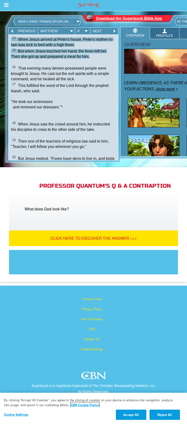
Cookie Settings (92, 349)
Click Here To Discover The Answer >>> (93, 238)
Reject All (164, 414)
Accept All (131, 414)
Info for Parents (92, 319)
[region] (93, 409)
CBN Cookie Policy (85, 405)
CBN (94, 377)
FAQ (92, 329)
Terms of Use (92, 299)
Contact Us (92, 339)
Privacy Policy (92, 309)
